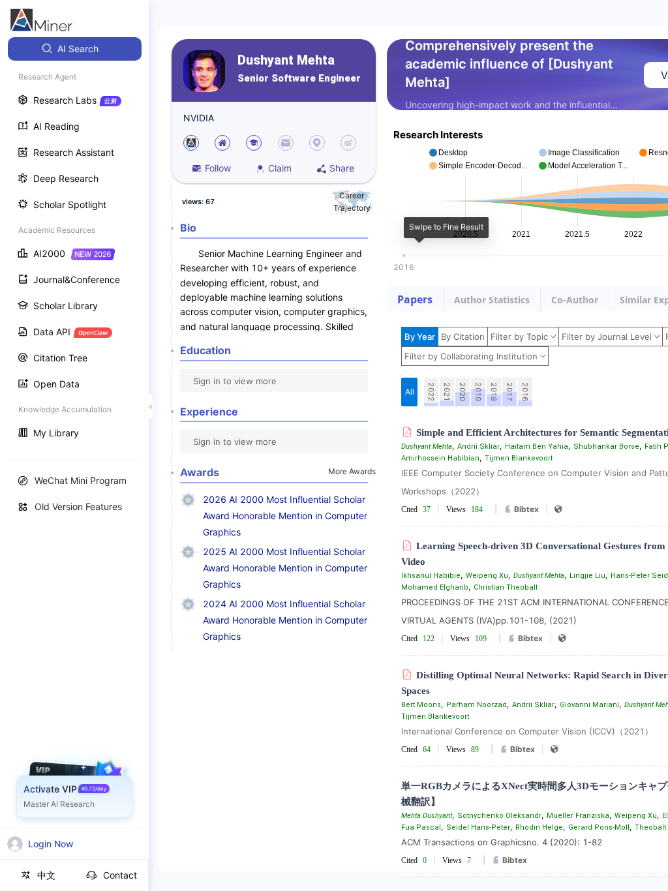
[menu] (74, 242)
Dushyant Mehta (286, 60)
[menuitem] (75, 49)
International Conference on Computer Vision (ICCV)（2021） (527, 731)
